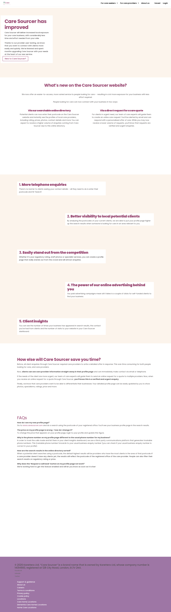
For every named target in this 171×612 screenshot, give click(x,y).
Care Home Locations (26, 602)
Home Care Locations (26, 607)
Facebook (18, 571)
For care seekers (108, 3)
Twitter (17, 576)
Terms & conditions (26, 590)
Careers (20, 587)
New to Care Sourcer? (15, 58)
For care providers (128, 3)
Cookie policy (23, 596)
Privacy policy (23, 593)
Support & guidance (26, 582)
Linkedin (17, 573)
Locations (21, 599)
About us (145, 3)
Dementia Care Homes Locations (32, 604)
